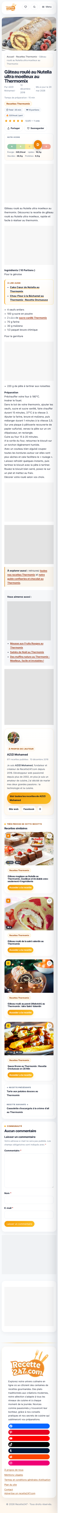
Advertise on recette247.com (19, 1493)
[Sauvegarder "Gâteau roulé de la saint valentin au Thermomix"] (49, 901)
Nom (7, 1193)
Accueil (10, 56)
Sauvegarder (37, 128)
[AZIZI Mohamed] (13, 737)
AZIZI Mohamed (17, 754)
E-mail (8, 1208)
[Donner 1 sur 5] (6, 121)
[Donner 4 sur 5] (18, 121)
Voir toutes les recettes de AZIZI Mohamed (28, 798)
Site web (13, 809)
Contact (8, 1489)
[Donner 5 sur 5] (22, 121)
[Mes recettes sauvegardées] (25, 7)
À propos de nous (13, 1469)
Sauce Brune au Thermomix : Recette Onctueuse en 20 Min (27, 1067)
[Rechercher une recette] (34, 7)
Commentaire (12, 1150)
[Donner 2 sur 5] (10, 121)
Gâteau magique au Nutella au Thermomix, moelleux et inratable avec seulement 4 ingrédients (28, 879)
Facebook (29, 809)
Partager (15, 128)
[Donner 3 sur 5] (14, 121)
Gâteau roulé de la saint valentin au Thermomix (26, 942)
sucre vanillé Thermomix (33, 317)
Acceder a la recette (20, 887)
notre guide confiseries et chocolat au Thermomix (26, 578)
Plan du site (10, 1484)
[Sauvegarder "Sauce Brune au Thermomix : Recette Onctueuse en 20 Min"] (49, 1026)
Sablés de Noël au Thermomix (27, 652)
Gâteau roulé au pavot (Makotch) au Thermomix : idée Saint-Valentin (26, 1005)
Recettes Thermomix (26, 56)
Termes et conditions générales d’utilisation (27, 1479)
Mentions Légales (13, 1474)
